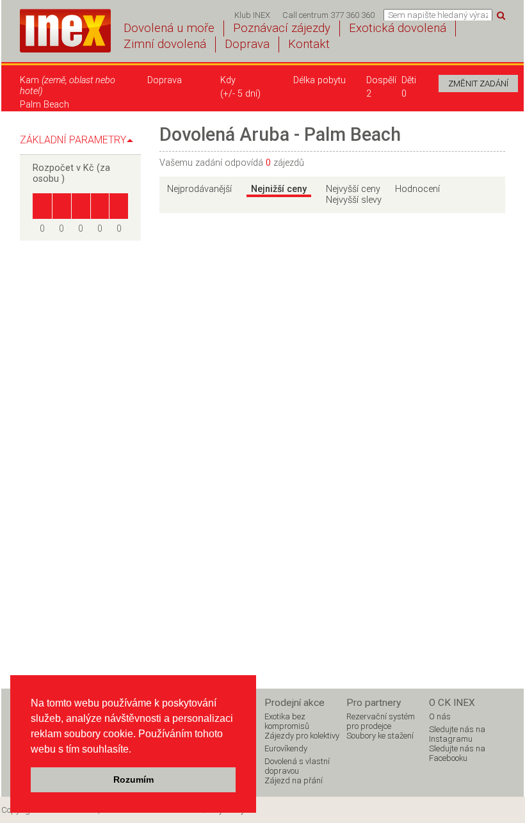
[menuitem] (252, 15)
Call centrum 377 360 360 (328, 15)
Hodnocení (417, 189)
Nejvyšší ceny (353, 189)
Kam (67, 86)
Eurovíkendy (285, 748)
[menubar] (304, 15)
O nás (440, 716)
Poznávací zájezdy (281, 28)
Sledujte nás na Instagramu (457, 734)
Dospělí (377, 80)
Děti (408, 80)
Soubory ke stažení (380, 735)
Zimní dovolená (165, 44)
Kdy (228, 80)
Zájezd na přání (293, 780)
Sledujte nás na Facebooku (457, 753)
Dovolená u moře (169, 28)
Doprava (247, 44)
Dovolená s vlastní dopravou (297, 766)
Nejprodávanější (199, 189)
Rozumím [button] (133, 779)
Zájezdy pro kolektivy (301, 735)
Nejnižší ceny (279, 189)
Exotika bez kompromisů (286, 721)
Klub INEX (252, 15)
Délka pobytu (319, 80)
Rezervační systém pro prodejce (380, 721)
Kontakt (309, 44)
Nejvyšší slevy (354, 200)
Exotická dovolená (397, 28)
